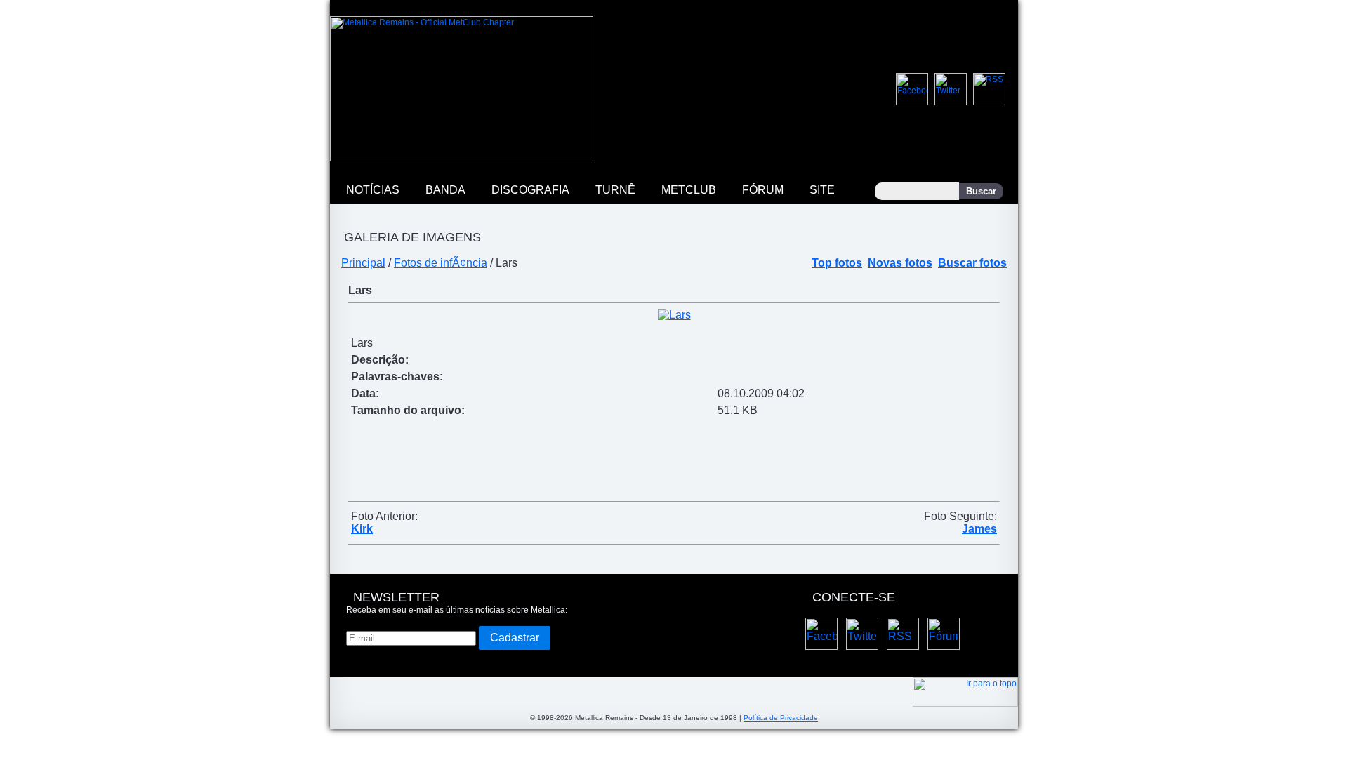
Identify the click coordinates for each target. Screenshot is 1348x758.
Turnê (615, 190)
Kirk (362, 529)
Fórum (763, 190)
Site (822, 190)
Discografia (530, 190)
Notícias (372, 190)
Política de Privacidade (781, 718)
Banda (445, 190)
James (979, 529)
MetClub (688, 190)
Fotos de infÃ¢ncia (440, 263)
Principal (363, 263)
